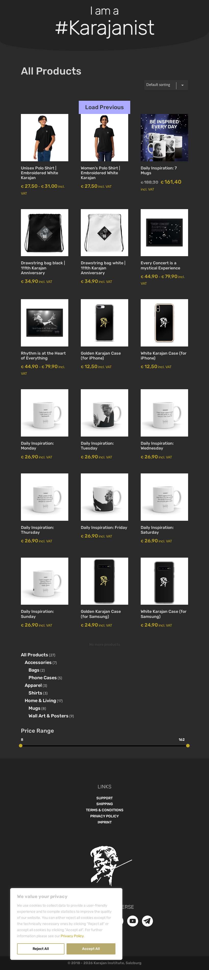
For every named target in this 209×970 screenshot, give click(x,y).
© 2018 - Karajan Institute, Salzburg (104, 963)
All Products (34, 655)
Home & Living (40, 700)
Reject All (41, 949)
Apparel (33, 685)
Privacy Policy (72, 936)
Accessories (38, 662)
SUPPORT (104, 798)
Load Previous (104, 107)
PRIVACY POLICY (104, 816)
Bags (34, 670)
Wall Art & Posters (49, 716)
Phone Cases (43, 678)
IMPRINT (105, 822)
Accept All (91, 949)
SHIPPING (104, 804)
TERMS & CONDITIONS (104, 810)
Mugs (35, 708)
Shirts (35, 693)
